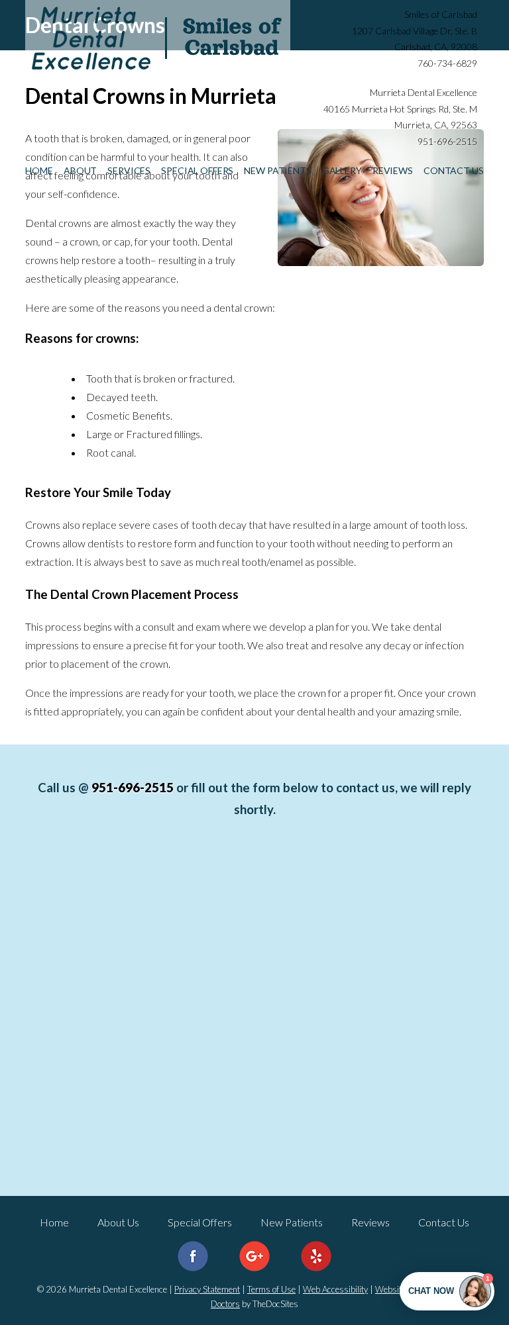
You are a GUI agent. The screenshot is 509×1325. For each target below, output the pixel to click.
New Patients (277, 170)
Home (38, 170)
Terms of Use (271, 1289)
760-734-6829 (447, 63)
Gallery (342, 170)
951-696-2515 (447, 141)
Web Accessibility (335, 1289)
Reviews (392, 170)
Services (128, 170)
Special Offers (197, 170)
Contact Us (454, 170)
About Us (118, 1222)
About (80, 170)
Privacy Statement (207, 1289)
